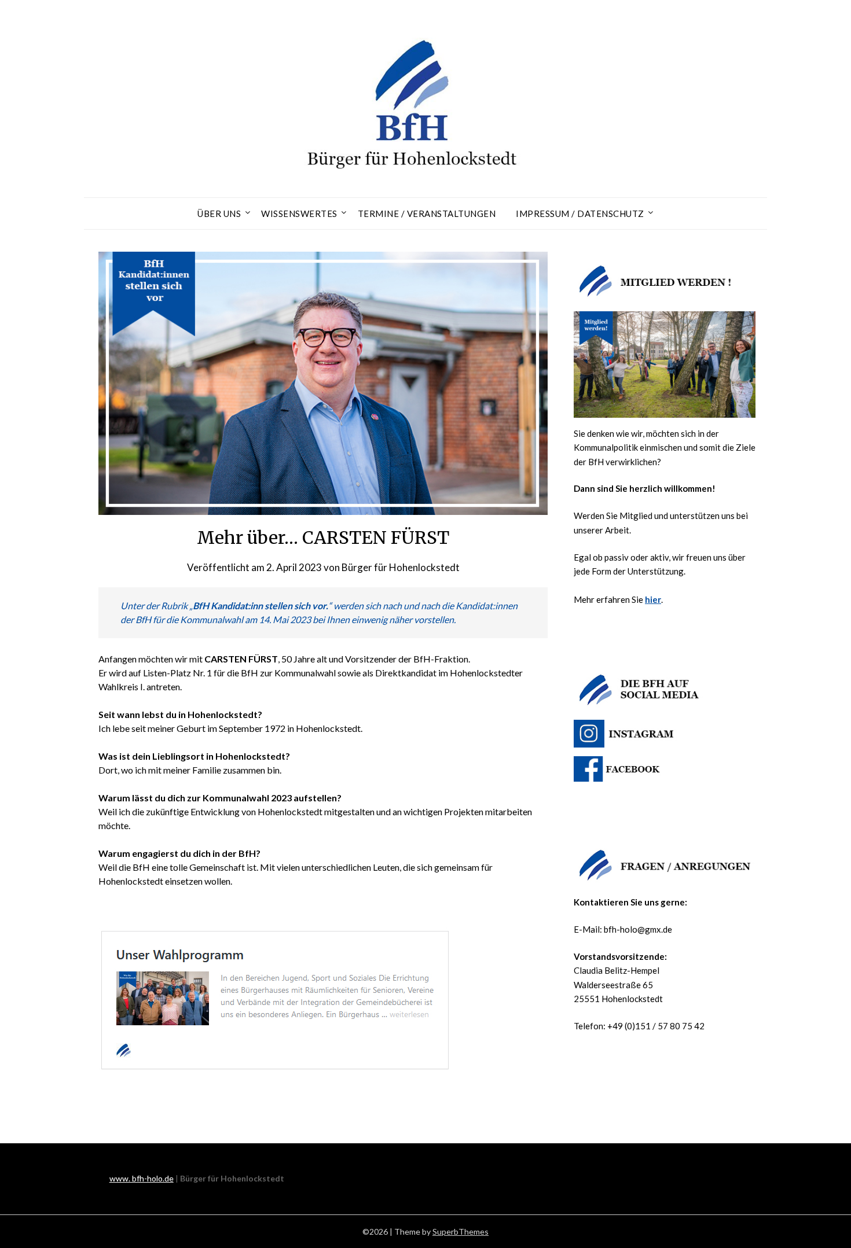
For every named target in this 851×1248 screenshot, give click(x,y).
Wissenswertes (299, 213)
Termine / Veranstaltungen (427, 213)
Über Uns (219, 213)
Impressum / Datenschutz (580, 213)
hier (653, 599)
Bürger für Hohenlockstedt (401, 567)
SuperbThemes (460, 1231)
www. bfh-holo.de (141, 1178)
